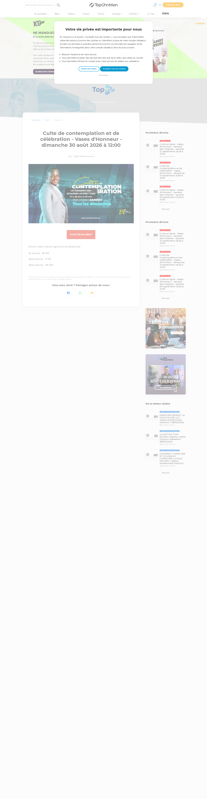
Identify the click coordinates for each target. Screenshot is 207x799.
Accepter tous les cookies (114, 69)
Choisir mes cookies (89, 69)
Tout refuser (103, 75)
